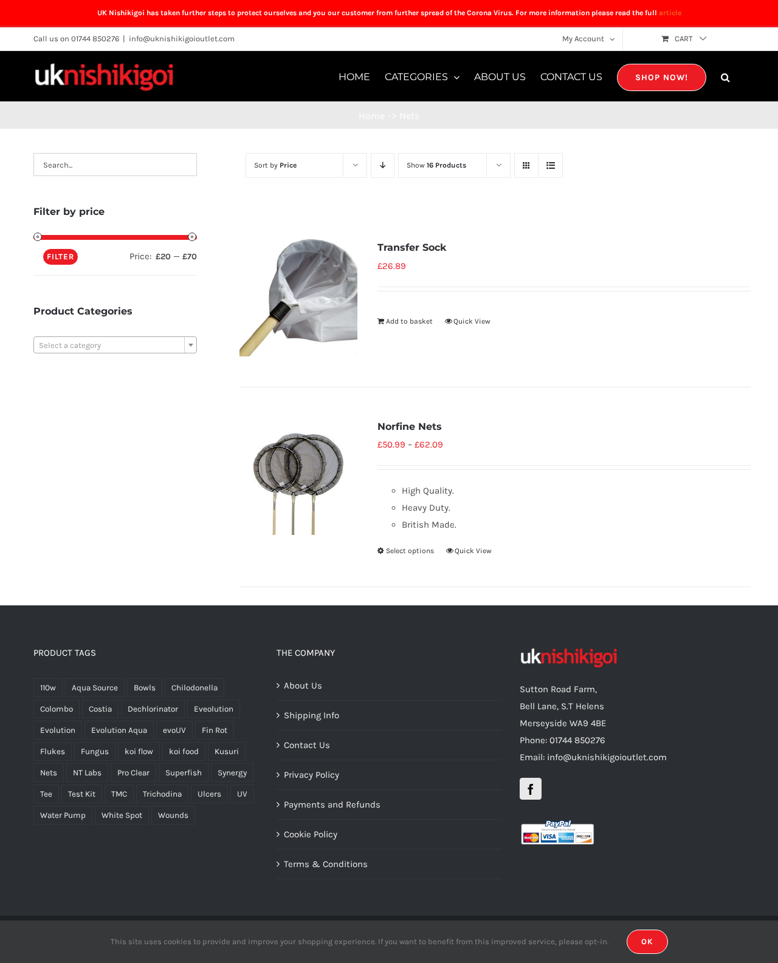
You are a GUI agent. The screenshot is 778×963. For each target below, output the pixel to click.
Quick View (472, 321)
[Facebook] (531, 789)
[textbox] (115, 345)
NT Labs (87, 772)
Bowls (145, 687)
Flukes (52, 751)
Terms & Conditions (326, 864)
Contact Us (307, 745)
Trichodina (162, 793)
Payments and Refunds (332, 804)
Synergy (232, 772)
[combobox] (115, 344)
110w (48, 687)
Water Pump (63, 815)
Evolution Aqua (119, 730)
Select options (410, 550)
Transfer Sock (411, 247)
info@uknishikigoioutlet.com (182, 38)
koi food (184, 751)
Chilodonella (194, 687)
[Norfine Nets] (298, 476)
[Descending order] (382, 165)
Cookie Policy (310, 834)
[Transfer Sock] (298, 297)
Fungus (95, 751)
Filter (60, 256)
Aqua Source (95, 687)
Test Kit (81, 793)
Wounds (173, 815)
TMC (119, 793)
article (670, 13)
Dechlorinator (153, 708)
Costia (100, 708)
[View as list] (550, 165)
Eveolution (213, 708)
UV (242, 793)
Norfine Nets (409, 426)
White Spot (122, 815)
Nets (48, 772)
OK (647, 941)
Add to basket (409, 321)
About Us (303, 685)
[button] (725, 76)
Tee (46, 793)
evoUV (174, 730)
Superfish (183, 772)
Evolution (57, 730)
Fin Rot (214, 730)
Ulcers (209, 793)
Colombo (56, 708)
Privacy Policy (311, 774)
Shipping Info (311, 715)
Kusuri (227, 751)
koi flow (139, 751)
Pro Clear (133, 772)
